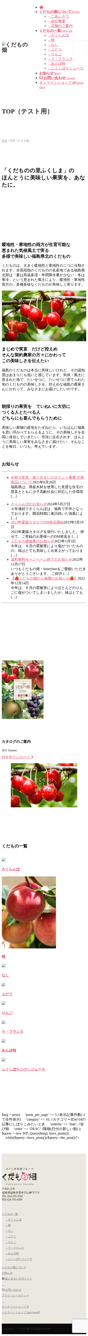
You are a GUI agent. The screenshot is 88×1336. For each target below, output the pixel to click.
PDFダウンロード (16, 757)
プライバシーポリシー (15, 1295)
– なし (53, 45)
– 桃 (51, 40)
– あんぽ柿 (56, 63)
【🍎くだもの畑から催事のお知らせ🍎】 (44, 578)
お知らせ (7, 1273)
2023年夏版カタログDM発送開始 (37, 522)
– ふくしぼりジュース (65, 68)
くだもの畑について (14, 1267)
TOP (4, 140)
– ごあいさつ (58, 16)
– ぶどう (55, 49)
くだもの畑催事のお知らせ (32, 541)
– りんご (55, 54)
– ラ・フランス (60, 59)
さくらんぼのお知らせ (29, 504)
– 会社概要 (56, 21)
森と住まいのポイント (18, 1278)
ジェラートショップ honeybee (20, 1312)
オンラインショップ (14, 1306)
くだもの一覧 (10, 1214)
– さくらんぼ (58, 35)
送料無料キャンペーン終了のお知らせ (41, 559)
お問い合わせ (13, 1289)
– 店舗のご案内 (60, 26)
